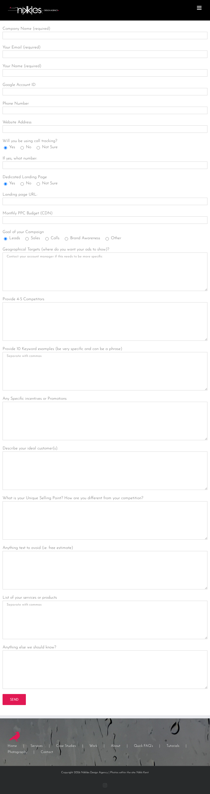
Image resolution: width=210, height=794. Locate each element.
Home (12, 746)
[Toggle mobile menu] (199, 8)
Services (36, 746)
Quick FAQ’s (143, 746)
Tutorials (172, 746)
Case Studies (66, 746)
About (115, 746)
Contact (47, 752)
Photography (17, 752)
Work (93, 746)
